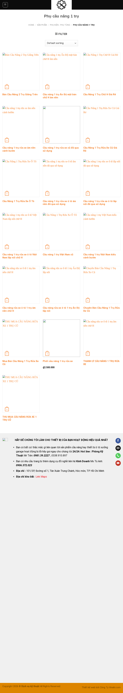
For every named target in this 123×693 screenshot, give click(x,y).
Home (31, 25)
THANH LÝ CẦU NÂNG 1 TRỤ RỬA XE (101, 363)
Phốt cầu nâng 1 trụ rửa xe (58, 361)
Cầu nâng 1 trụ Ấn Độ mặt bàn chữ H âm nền (59, 96)
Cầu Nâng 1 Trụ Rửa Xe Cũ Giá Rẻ (100, 149)
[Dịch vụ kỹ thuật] (61, 5)
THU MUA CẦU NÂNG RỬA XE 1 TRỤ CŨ (19, 418)
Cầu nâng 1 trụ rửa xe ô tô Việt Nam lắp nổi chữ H (19, 256)
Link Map (40, 476)
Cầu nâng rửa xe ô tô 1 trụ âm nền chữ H (19, 309)
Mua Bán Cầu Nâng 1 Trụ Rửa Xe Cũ (20, 363)
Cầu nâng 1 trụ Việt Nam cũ (58, 254)
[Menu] (5, 4)
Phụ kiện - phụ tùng (60, 25)
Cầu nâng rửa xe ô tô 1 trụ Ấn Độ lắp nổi (61, 309)
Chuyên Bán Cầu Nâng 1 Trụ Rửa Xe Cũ (101, 309)
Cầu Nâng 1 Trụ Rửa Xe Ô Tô (18, 201)
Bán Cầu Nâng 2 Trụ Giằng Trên (20, 94)
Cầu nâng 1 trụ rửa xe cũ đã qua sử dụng (61, 149)
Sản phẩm (42, 25)
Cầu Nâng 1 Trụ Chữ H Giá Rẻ (99, 94)
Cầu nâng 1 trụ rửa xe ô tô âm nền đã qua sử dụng (59, 203)
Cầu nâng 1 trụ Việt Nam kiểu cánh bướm (99, 256)
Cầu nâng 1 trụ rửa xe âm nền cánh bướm (18, 149)
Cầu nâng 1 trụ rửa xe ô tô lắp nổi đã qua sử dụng (100, 203)
